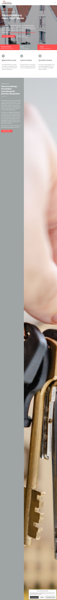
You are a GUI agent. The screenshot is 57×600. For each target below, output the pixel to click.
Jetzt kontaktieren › (8, 36)
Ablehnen (42, 597)
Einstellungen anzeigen (50, 597)
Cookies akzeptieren (34, 597)
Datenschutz (35, 594)
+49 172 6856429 (25, 48)
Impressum (40, 594)
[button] (55, 2)
